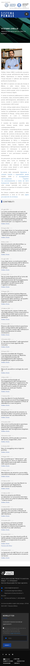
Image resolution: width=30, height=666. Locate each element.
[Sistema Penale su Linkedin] (9, 654)
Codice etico (21, 661)
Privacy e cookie (8, 661)
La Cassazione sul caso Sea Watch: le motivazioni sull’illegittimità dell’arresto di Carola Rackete (13, 484)
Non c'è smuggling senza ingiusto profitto (12, 449)
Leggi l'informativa (15, 633)
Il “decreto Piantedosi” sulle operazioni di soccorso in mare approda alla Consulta (14, 343)
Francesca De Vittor (6, 545)
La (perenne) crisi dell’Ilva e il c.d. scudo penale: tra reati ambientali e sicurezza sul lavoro (14, 554)
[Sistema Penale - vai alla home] (7, 14)
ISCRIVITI (7, 645)
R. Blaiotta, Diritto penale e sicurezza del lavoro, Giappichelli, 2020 (14, 438)
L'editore (17, 659)
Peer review (6, 663)
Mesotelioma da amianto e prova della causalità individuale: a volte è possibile (14, 473)
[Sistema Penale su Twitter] (6, 654)
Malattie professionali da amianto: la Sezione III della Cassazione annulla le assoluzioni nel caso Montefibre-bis (14, 413)
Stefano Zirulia (5, 223)
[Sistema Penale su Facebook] (2, 654)
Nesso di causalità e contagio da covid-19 (14, 370)
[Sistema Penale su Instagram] (12, 654)
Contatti (17, 663)
